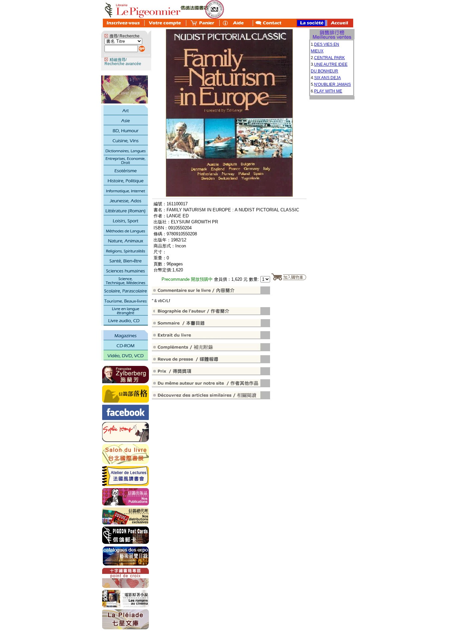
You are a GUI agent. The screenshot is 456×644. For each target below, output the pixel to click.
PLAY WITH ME (328, 91)
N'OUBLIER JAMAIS (332, 84)
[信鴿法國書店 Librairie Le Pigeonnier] (125, 418)
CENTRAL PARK (329, 57)
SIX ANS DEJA (327, 77)
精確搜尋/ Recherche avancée (122, 61)
